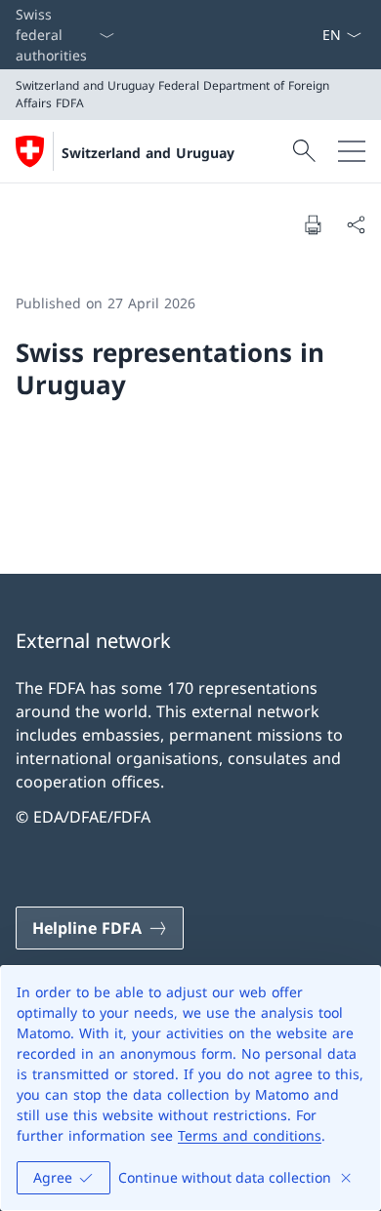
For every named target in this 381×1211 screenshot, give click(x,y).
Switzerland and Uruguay (148, 152)
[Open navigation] (351, 151)
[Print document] (312, 224)
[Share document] (355, 224)
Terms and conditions (249, 1135)
